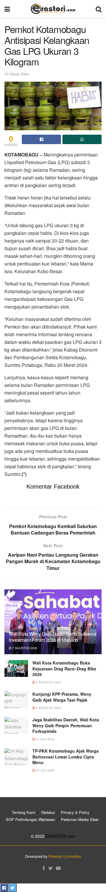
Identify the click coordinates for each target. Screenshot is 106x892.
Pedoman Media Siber (80, 819)
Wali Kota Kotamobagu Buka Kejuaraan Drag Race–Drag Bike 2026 (64, 668)
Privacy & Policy (75, 812)
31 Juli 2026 (44, 739)
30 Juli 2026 (44, 770)
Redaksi (48, 812)
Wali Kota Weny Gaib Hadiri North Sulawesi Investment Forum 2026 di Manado (53, 636)
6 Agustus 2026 (48, 682)
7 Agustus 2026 (24, 648)
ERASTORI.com (60, 836)
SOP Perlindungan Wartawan (30, 819)
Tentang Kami (23, 812)
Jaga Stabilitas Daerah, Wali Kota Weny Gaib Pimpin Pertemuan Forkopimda (65, 725)
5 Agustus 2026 (48, 708)
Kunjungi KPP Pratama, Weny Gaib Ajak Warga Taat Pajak (61, 697)
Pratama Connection (64, 856)
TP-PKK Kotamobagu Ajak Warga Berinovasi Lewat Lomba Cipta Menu (65, 756)
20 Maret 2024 (16, 74)
